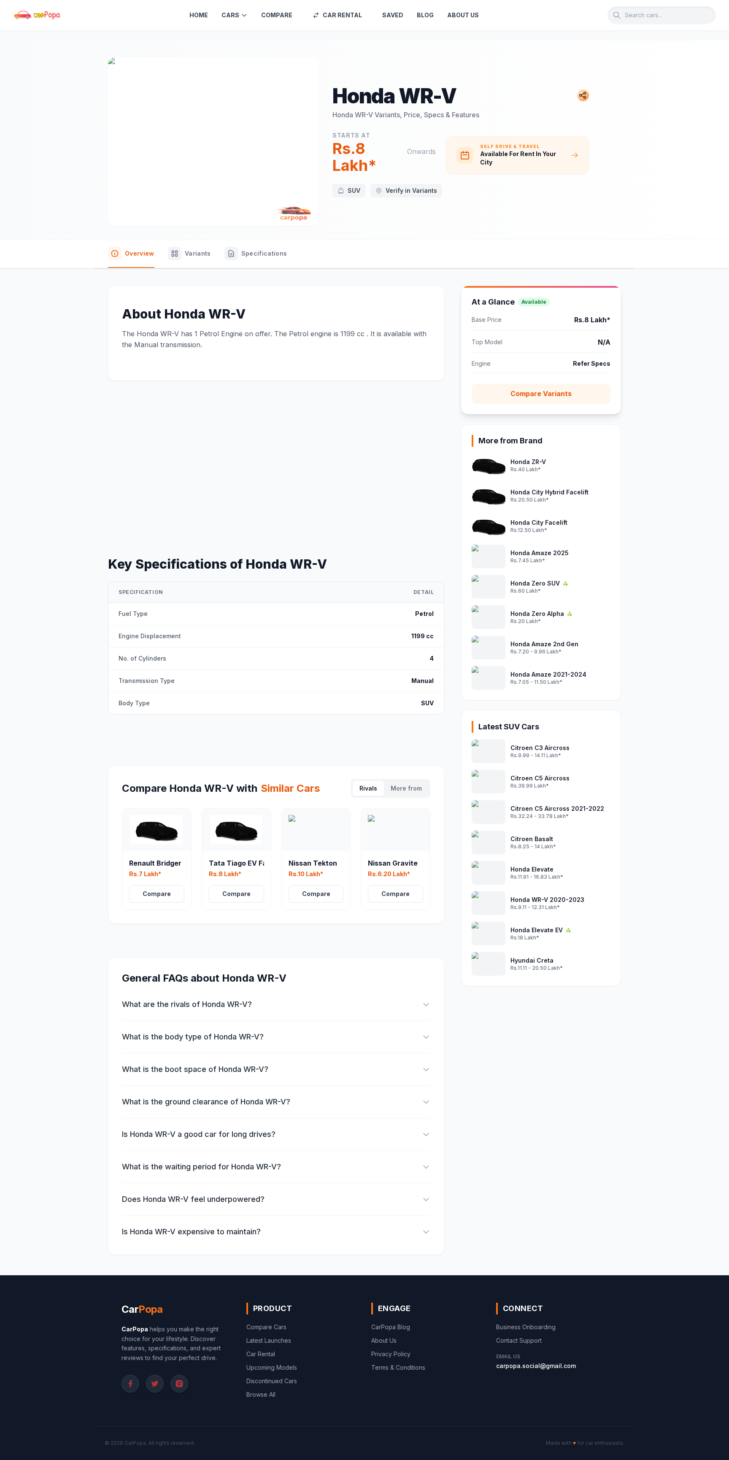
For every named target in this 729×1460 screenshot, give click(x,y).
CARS (230, 15)
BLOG (425, 15)
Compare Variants (541, 393)
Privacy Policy (390, 1353)
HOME (198, 15)
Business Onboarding (526, 1326)
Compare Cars (266, 1326)
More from (406, 788)
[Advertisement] (276, 457)
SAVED (392, 15)
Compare (157, 893)
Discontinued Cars (271, 1380)
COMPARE (276, 15)
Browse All (260, 1394)
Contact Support (519, 1340)
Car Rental (260, 1353)
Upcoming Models (271, 1367)
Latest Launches (268, 1340)
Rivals (368, 788)
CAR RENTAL (342, 15)
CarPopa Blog (390, 1326)
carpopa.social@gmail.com (536, 1365)
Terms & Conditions (398, 1367)
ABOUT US (463, 15)
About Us (384, 1340)
